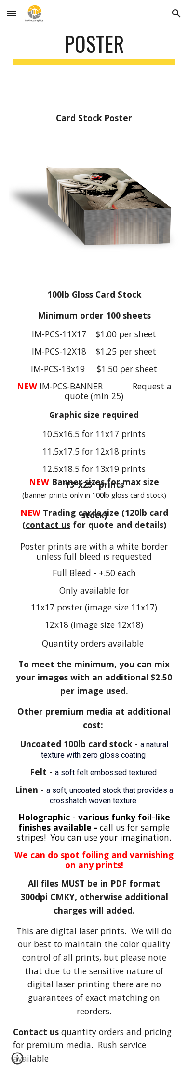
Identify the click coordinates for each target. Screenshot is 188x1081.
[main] (94, 48)
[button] (11, 13)
